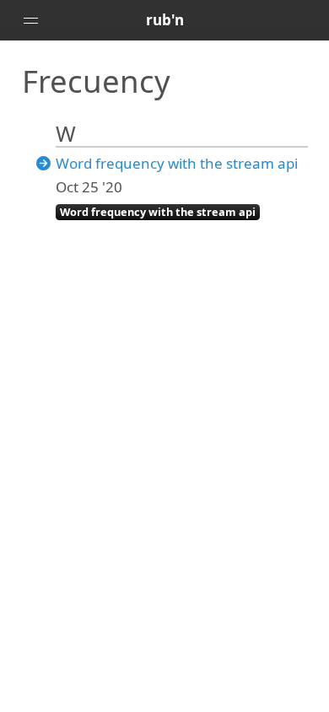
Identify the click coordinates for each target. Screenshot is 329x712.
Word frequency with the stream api (177, 163)
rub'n (165, 20)
